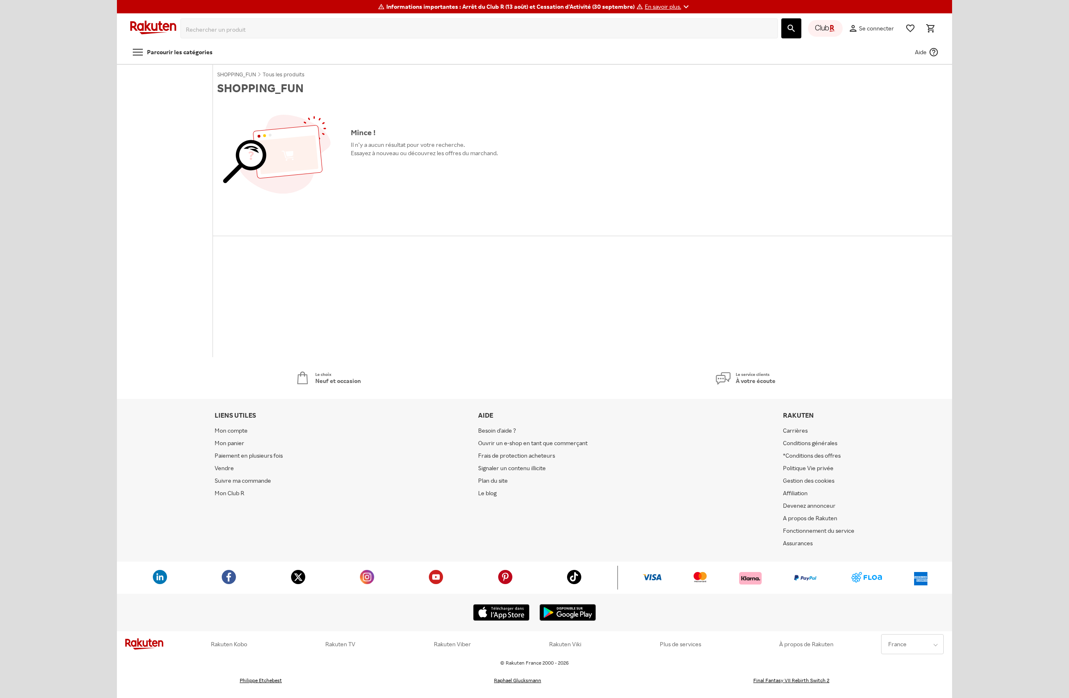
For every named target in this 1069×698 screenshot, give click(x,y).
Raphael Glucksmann (517, 680)
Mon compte (231, 430)
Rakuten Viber (452, 644)
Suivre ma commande (243, 480)
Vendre (224, 467)
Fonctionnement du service (818, 530)
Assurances (798, 543)
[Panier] (930, 28)
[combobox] (481, 30)
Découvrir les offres (381, 172)
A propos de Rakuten (810, 518)
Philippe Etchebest (261, 680)
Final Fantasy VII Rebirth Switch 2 (791, 680)
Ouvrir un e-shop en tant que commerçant (533, 442)
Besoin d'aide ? (497, 430)
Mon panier (229, 442)
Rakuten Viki (565, 644)
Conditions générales (810, 442)
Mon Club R (229, 492)
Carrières (795, 430)
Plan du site (493, 480)
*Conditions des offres (812, 455)
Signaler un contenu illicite (512, 467)
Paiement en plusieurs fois (249, 455)
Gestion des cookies (808, 480)
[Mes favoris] (910, 28)
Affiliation (795, 492)
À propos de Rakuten (806, 644)
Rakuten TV (340, 644)
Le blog (487, 492)
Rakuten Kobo (229, 644)
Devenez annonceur (809, 505)
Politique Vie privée (808, 467)
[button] (668, 7)
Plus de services (680, 644)
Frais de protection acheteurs (516, 455)
